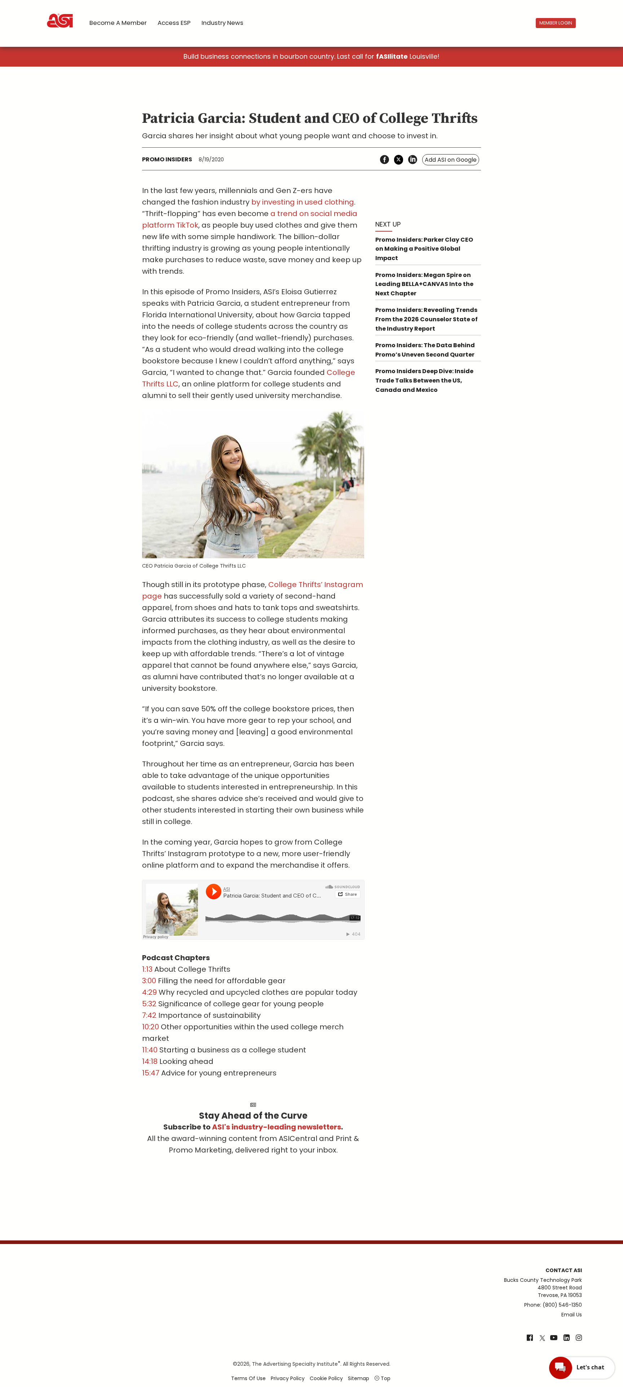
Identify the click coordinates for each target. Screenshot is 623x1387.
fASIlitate (392, 56)
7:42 (149, 1015)
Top (384, 1378)
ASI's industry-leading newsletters (276, 1127)
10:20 (150, 1027)
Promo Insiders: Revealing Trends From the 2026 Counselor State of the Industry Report (426, 319)
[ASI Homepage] (60, 14)
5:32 (149, 1004)
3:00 (149, 981)
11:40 (150, 1050)
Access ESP (174, 22)
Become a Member (118, 22)
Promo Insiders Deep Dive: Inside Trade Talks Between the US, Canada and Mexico (424, 380)
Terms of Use (248, 1378)
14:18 (150, 1061)
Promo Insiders (167, 159)
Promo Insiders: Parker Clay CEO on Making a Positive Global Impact (424, 249)
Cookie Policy (326, 1378)
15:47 (150, 1073)
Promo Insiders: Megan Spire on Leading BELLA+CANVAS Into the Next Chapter (424, 284)
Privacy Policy (288, 1378)
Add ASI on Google (451, 160)
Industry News (222, 22)
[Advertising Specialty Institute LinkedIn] (567, 1338)
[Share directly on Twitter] (398, 160)
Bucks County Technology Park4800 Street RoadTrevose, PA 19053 (543, 1287)
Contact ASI (563, 1270)
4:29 (149, 992)
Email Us (571, 1314)
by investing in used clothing (302, 202)
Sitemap (358, 1378)
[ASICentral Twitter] (542, 1338)
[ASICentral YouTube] (553, 1338)
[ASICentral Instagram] (579, 1338)
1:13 (147, 969)
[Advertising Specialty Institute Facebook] (530, 1338)
